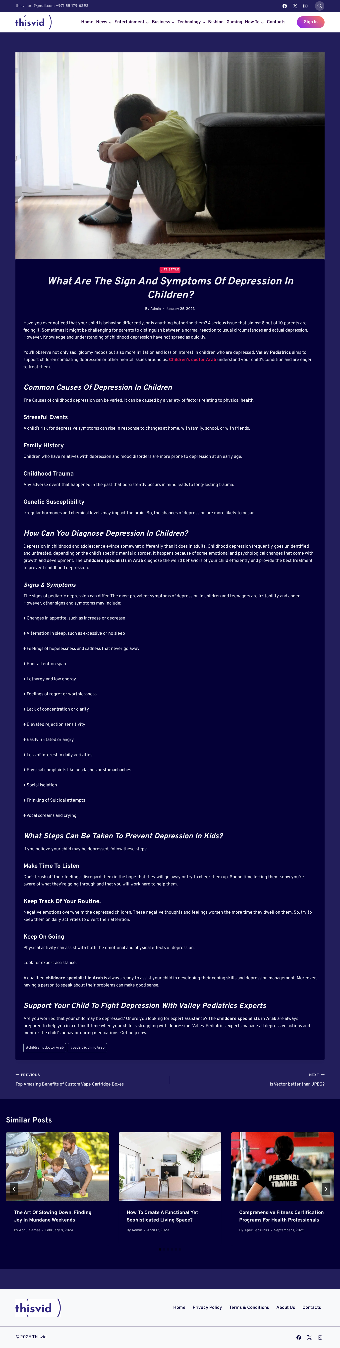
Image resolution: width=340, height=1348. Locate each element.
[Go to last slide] (14, 1189)
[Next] (326, 1189)
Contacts (276, 22)
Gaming (234, 22)
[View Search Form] (319, 6)
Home (87, 22)
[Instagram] (305, 5)
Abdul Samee (29, 1230)
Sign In (311, 22)
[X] (295, 5)
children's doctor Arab (45, 1047)
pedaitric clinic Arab (87, 1047)
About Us (285, 1308)
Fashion (216, 22)
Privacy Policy (207, 1308)
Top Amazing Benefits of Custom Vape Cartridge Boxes (69, 1080)
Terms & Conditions (249, 1308)
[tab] (160, 1249)
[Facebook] (284, 5)
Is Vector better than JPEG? (297, 1080)
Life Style (170, 270)
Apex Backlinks (256, 1230)
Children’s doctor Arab (192, 360)
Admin (155, 309)
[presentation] (57, 1166)
